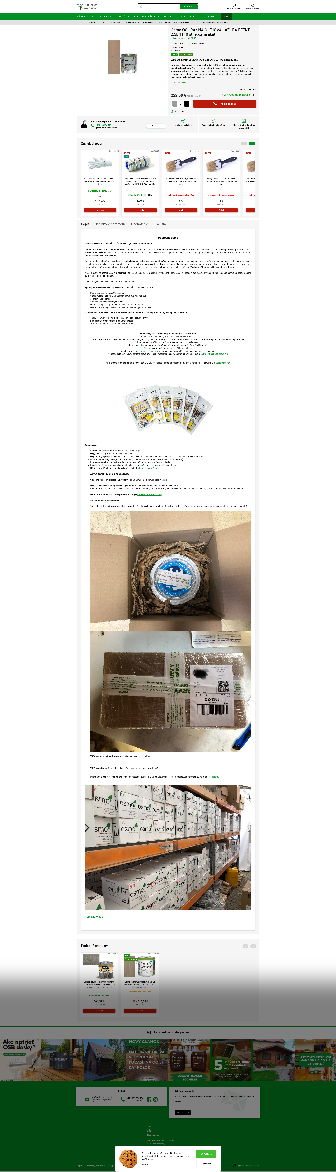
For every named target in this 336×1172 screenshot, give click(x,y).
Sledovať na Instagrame (171, 1032)
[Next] (252, 143)
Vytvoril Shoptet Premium (248, 1165)
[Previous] (244, 143)
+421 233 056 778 (135, 1098)
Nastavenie (147, 1164)
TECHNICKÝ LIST (95, 917)
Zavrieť (188, 111)
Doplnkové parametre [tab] (110, 224)
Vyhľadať (188, 7)
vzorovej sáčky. (223, 363)
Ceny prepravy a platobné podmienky (162, 1140)
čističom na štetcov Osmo (149, 494)
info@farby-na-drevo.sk (102, 1097)
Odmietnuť (206, 1163)
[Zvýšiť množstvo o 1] (186, 104)
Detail (180, 210)
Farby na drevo (149, 1099)
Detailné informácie (179, 82)
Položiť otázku (155, 126)
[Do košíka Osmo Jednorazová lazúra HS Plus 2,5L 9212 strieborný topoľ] (140, 1011)
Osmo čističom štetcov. (149, 468)
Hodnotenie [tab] (139, 224)
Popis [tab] (85, 224)
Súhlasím (208, 1154)
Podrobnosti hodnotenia (194, 43)
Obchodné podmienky (156, 1144)
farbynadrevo (155, 1099)
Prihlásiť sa (183, 1113)
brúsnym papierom (149, 351)
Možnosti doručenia (248, 89)
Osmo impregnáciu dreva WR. (214, 354)
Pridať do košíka (227, 103)
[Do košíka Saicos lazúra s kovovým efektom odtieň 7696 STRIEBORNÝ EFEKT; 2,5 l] (99, 1011)
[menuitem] (85, 16)
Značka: (177, 47)
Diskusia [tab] (159, 224)
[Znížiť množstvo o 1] (174, 104)
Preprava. (214, 777)
